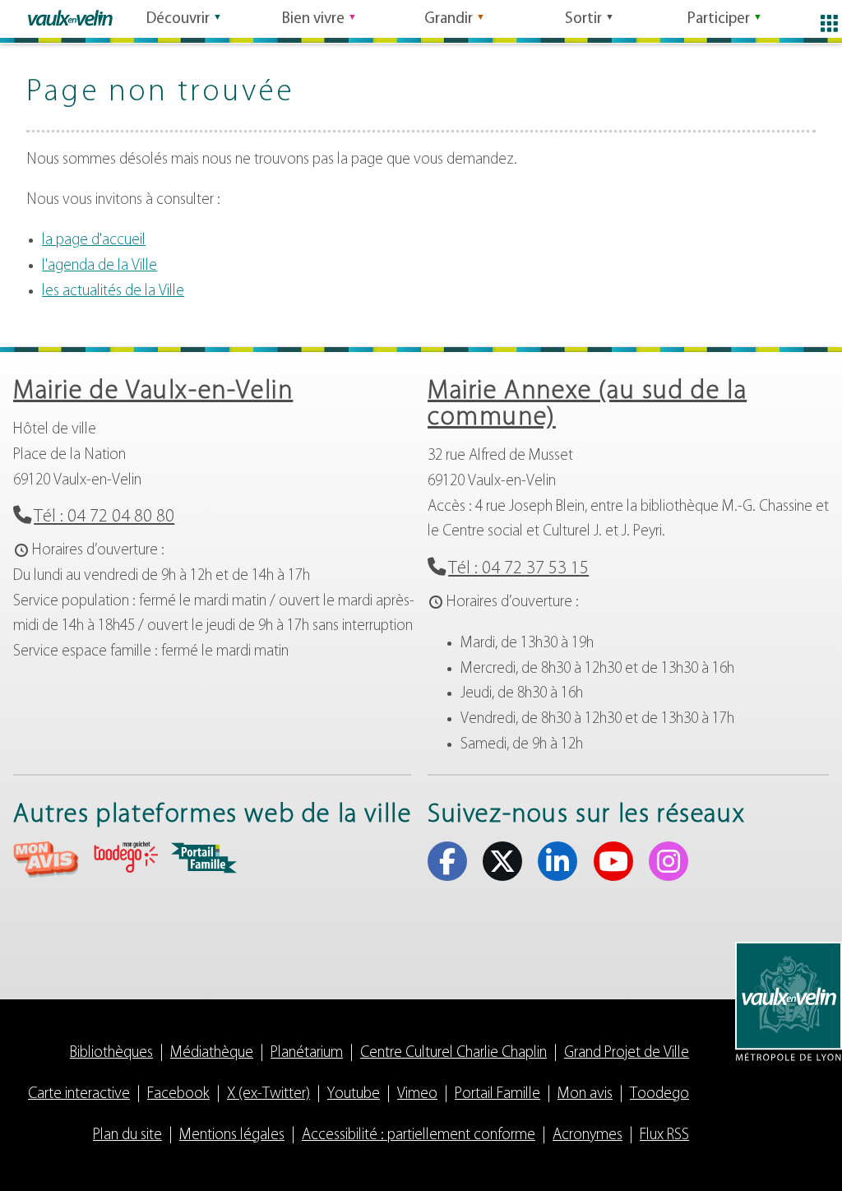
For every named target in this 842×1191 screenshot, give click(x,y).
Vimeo (417, 1094)
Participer (718, 19)
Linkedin (557, 861)
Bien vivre (313, 19)
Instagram (668, 861)
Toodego (659, 1094)
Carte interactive (79, 1094)
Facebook (447, 861)
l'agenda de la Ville (99, 266)
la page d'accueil (94, 240)
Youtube (613, 861)
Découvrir (178, 19)
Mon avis (585, 1094)
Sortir (583, 19)
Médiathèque (211, 1053)
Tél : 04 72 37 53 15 (518, 568)
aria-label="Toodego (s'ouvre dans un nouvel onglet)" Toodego (125, 857)
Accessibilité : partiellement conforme (418, 1135)
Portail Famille (497, 1094)
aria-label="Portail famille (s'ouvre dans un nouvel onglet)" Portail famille (204, 857)
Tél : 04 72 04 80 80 (104, 516)
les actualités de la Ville (113, 291)
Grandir (448, 19)
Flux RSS (664, 1135)
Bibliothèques (111, 1053)
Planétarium (307, 1053)
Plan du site (127, 1135)
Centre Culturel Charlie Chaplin (453, 1053)
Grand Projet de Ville (626, 1053)
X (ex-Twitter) (502, 861)
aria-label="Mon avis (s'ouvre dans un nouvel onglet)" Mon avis (46, 859)
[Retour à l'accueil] (70, 18)
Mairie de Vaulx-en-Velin (153, 391)
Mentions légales (232, 1135)
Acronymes (587, 1135)
